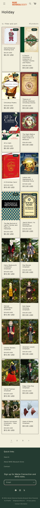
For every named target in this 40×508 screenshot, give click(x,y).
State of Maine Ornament (28, 422)
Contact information (21, 504)
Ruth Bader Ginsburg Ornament (26, 308)
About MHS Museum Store (14, 462)
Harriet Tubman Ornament (9, 390)
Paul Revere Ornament (27, 266)
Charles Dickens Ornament (9, 348)
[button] (4, 3)
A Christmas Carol (10, 182)
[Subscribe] (33, 482)
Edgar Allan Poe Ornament (28, 387)
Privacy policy (31, 500)
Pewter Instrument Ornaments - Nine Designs (10, 423)
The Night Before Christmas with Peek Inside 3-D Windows (29, 136)
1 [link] (11, 441)
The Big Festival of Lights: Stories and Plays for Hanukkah (10, 226)
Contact (7, 466)
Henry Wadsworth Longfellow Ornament (10, 267)
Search (6, 457)
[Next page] (28, 440)
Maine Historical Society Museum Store (19, 498)
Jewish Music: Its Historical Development (29, 224)
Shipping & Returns (19, 500)
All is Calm (7, 143)
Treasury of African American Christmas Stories (29, 101)
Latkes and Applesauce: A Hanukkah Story (28, 179)
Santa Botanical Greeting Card (9, 48)
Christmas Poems (10, 102)
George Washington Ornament (8, 307)
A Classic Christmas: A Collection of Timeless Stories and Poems (28, 59)
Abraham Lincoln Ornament (29, 347)
